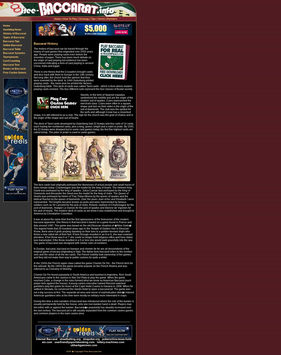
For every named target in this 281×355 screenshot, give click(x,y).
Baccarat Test (11, 64)
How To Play (70, 18)
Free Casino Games (14, 72)
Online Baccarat (12, 45)
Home (57, 18)
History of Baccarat (14, 33)
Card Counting (11, 60)
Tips (93, 18)
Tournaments (11, 57)
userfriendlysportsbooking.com (75, 342)
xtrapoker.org (91, 339)
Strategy (84, 18)
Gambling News (12, 29)
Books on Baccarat (14, 68)
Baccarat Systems (14, 53)
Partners (112, 18)
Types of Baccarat (13, 37)
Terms (101, 18)
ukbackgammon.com (84, 345)
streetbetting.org (70, 339)
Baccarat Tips (11, 41)
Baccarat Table (12, 49)
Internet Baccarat (46, 339)
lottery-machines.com (110, 342)
